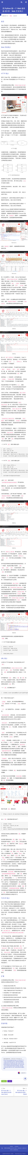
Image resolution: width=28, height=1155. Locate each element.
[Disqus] (14, 1118)
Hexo (21, 1153)
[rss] (2, 1148)
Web (11, 16)
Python (4, 1081)
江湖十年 (23, 1073)
